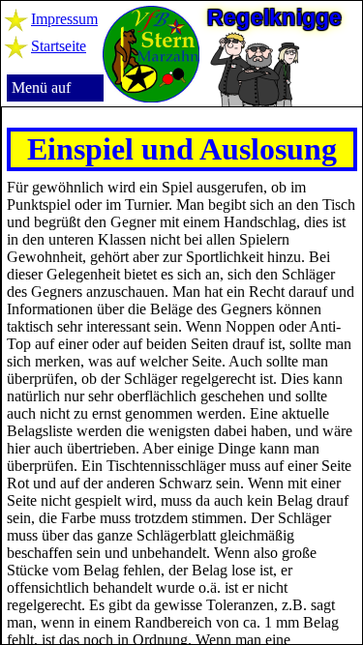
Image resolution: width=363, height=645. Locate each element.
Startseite (58, 46)
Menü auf (41, 87)
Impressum (64, 19)
